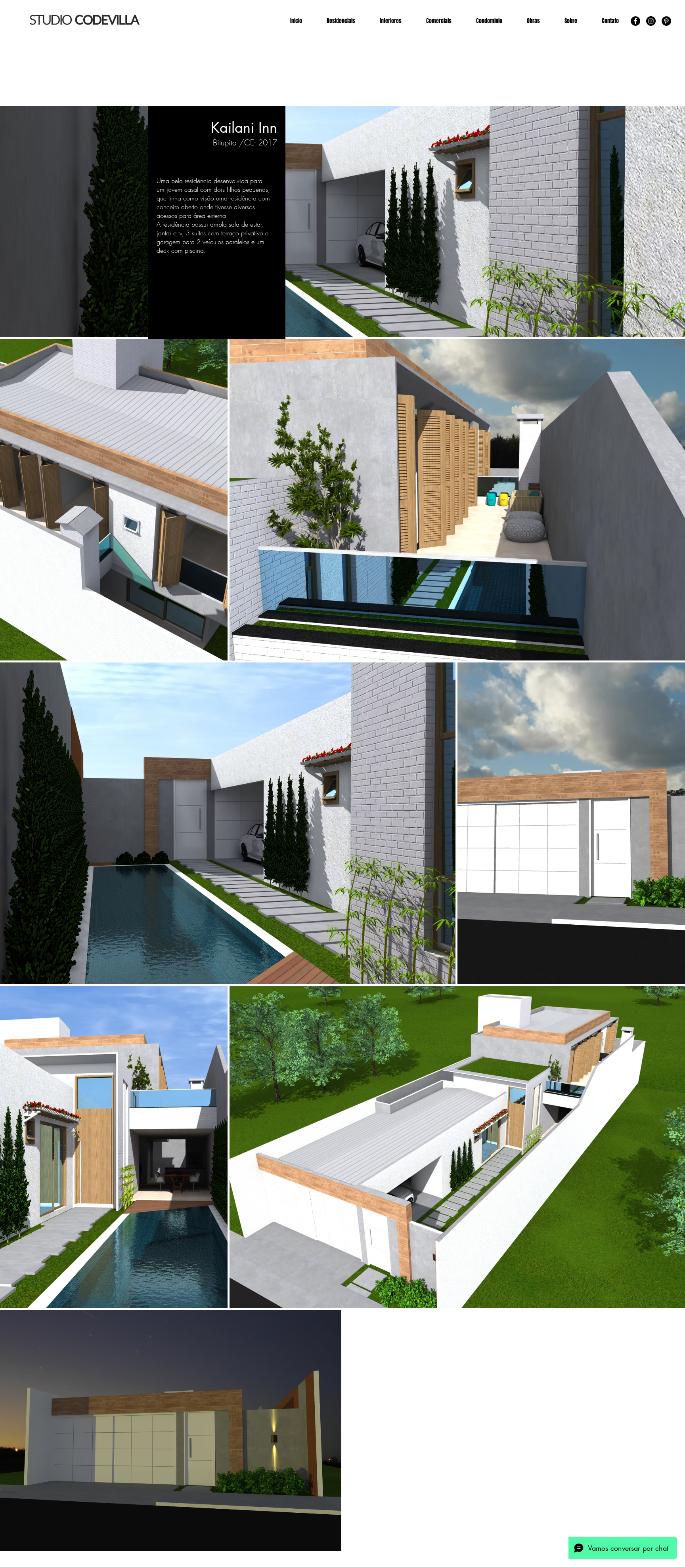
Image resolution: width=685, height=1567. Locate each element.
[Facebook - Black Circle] (635, 21)
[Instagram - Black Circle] (651, 21)
